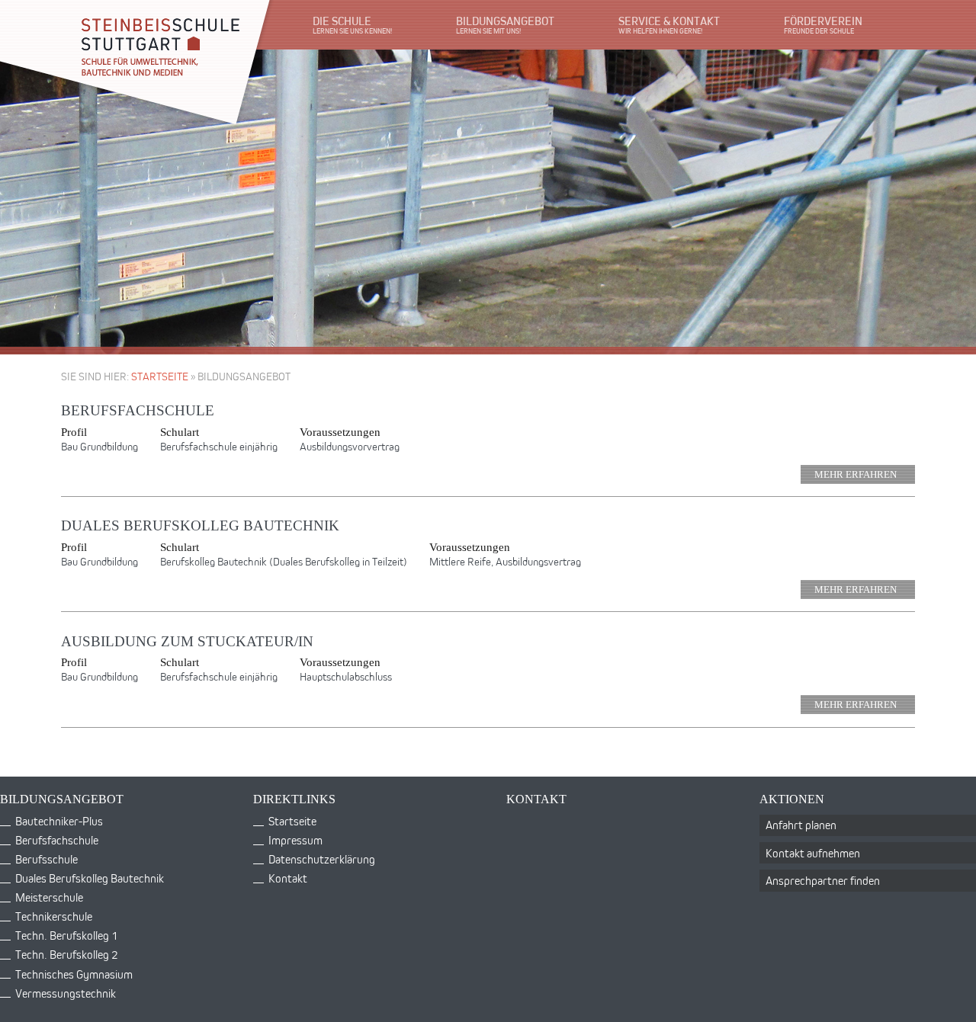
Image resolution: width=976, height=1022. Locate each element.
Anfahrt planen (801, 825)
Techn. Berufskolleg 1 (66, 935)
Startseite (159, 376)
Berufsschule (46, 859)
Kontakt (287, 878)
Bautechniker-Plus (59, 821)
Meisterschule (49, 897)
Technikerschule (53, 916)
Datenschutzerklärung (321, 859)
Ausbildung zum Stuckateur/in (187, 641)
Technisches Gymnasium (74, 974)
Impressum (295, 840)
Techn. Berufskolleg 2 (66, 954)
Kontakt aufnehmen (813, 853)
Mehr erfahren (855, 474)
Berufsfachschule (137, 410)
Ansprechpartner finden (823, 880)
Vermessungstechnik (65, 993)
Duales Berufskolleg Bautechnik (200, 525)
